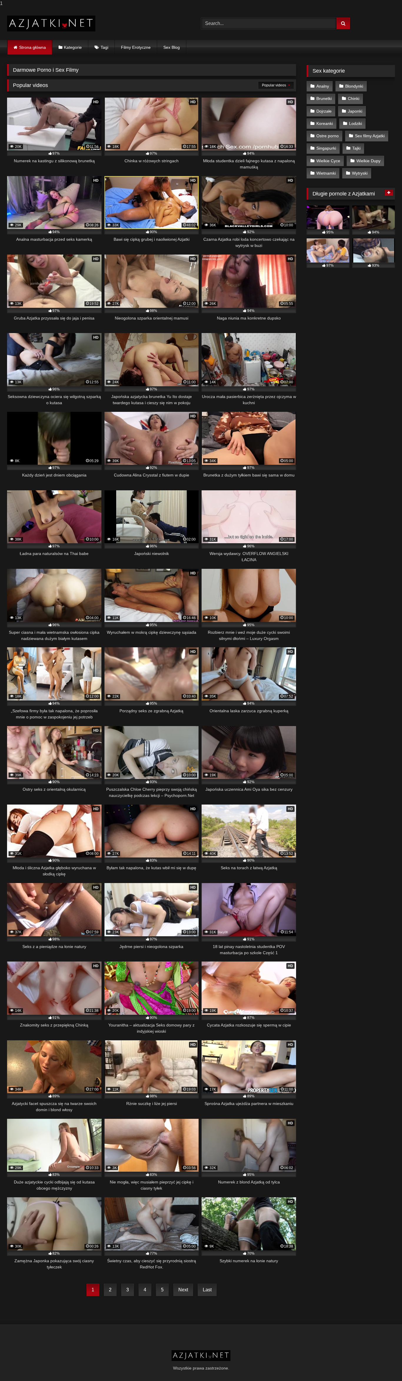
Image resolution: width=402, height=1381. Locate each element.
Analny (322, 86)
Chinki (353, 98)
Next (183, 1289)
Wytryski (360, 173)
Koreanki (324, 123)
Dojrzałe (324, 111)
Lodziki (355, 123)
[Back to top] (383, 1364)
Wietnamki (326, 173)
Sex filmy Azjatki (370, 135)
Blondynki (354, 86)
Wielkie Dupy (368, 160)
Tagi (104, 47)
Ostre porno (327, 135)
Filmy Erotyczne (136, 47)
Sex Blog (171, 47)
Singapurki (326, 148)
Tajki (356, 148)
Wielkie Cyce (328, 160)
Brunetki (324, 98)
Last (207, 1289)
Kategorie (73, 47)
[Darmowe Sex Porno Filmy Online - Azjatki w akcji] (51, 24)
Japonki (355, 111)
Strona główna (32, 47)
